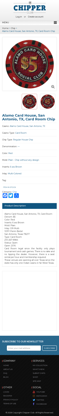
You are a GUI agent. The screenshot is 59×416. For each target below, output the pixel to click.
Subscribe (49, 348)
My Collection (40, 365)
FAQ (5, 373)
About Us (7, 369)
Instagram (41, 396)
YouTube (40, 392)
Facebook (41, 404)
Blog (6, 377)
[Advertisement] (29, 301)
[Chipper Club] (29, 7)
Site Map (37, 381)
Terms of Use (9, 403)
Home (5, 28)
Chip (13, 28)
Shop (35, 377)
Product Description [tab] (15, 205)
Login (6, 392)
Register (7, 396)
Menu (5, 22)
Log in (19, 16)
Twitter (40, 400)
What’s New (38, 369)
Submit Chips (39, 373)
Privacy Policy (10, 400)
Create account (35, 16)
